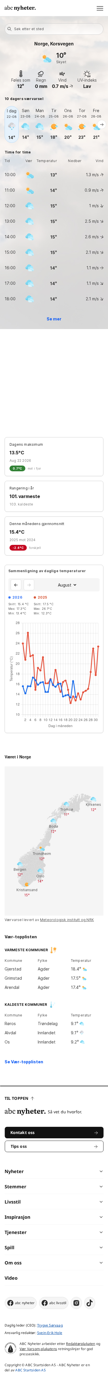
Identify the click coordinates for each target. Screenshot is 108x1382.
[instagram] (76, 1303)
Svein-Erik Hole (49, 1332)
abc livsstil (57, 1302)
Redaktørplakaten (80, 1343)
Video (11, 1278)
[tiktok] (89, 1303)
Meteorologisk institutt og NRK (67, 920)
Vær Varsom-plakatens (38, 1348)
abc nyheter (25, 1302)
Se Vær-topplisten (24, 1061)
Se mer (54, 318)
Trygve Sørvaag (50, 1325)
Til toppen (16, 1098)
